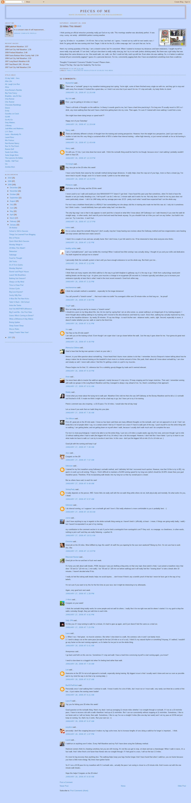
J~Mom (68, 600)
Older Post (182, 786)
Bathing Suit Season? (17, 278)
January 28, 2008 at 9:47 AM (80, 721)
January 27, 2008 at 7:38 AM (80, 447)
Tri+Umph (69, 164)
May (12, 211)
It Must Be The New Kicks (19, 299)
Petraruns (69, 185)
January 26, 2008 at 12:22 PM (80, 158)
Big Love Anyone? (16, 292)
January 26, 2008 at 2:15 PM (80, 282)
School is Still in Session (18, 231)
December (14, 188)
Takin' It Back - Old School (19, 302)
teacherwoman (71, 287)
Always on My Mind (16, 282)
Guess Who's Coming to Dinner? (21, 315)
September (14, 198)
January (13, 225)
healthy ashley (71, 248)
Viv (67, 329)
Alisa (7, 87)
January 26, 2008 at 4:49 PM (80, 342)
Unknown (69, 466)
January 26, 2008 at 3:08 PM (80, 300)
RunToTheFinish (72, 685)
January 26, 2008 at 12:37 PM (80, 222)
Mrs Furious (9, 140)
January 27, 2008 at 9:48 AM (80, 484)
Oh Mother (13, 228)
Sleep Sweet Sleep (16, 326)
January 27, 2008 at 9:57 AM (80, 499)
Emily (7, 111)
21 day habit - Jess (12, 78)
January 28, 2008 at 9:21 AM (80, 695)
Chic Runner (9, 102)
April (12, 215)
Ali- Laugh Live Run (12, 84)
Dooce (7, 108)
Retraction (13, 251)
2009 (10, 181)
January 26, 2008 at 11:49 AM (80, 143)
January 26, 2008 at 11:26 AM (80, 93)
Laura (68, 633)
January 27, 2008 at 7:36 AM (80, 413)
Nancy (68, 130)
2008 (10, 185)
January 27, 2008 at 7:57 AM (80, 460)
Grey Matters (10, 123)
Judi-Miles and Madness (14, 128)
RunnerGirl (70, 83)
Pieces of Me (95, 11)
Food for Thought (15, 258)
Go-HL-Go (9, 120)
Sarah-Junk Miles (11, 152)
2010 (10, 178)
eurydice (69, 727)
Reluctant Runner (72, 557)
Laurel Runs (9, 137)
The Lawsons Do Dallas (14, 158)
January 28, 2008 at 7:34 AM (80, 664)
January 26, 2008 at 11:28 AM (80, 124)
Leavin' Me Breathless (17, 275)
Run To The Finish (12, 146)
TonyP (68, 306)
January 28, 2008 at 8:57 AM (80, 679)
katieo (68, 227)
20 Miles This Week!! (17, 248)
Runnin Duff (9, 149)
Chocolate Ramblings (13, 105)
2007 (10, 337)
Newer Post (64, 786)
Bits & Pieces (14, 238)
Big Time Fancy (11, 93)
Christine (69, 541)
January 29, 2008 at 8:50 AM (80, 777)
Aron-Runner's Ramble (13, 90)
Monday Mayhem (15, 268)
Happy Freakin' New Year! (19, 332)
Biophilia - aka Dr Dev (13, 96)
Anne (68, 377)
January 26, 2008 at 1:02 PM (80, 243)
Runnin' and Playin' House (19, 272)
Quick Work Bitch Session (19, 241)
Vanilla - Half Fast (11, 161)
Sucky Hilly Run (15, 295)
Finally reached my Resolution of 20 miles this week (90, 70)
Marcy (68, 148)
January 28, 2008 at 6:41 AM (80, 646)
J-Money (8, 125)
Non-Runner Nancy (12, 143)
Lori (67, 670)
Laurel (68, 740)
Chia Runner (9, 99)
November (14, 191)
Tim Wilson (70, 418)
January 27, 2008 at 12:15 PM (80, 551)
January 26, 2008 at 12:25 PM (80, 179)
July (12, 204)
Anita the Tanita (15, 305)
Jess (67, 453)
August (13, 201)
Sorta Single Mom (12, 155)
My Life (68, 98)
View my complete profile (25, 33)
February (13, 221)
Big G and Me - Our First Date (20, 312)
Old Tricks (13, 261)
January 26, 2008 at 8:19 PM (80, 371)
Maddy (68, 392)
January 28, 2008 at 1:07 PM (80, 734)
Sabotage (12, 255)
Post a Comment (66, 782)
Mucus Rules (14, 329)
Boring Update (14, 322)
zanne (68, 518)
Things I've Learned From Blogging (22, 234)
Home (123, 786)
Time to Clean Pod (16, 285)
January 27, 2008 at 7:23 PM (80, 627)
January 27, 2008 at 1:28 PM (80, 594)
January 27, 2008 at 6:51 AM (80, 386)
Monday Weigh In (15, 245)
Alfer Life (8, 81)
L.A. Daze (9, 131)
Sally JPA (69, 620)
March (12, 218)
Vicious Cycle (14, 288)
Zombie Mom (10, 167)
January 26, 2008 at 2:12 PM (80, 263)
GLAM (7, 117)
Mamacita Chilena (72, 348)
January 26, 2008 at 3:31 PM (80, 324)
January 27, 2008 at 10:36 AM (80, 512)
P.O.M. (19, 26)
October (13, 194)
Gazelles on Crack (12, 114)
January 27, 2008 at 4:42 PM (80, 615)
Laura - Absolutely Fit (13, 134)
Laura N (68, 701)
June (12, 208)
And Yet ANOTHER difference (20, 309)
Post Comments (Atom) (79, 791)
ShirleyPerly (70, 489)
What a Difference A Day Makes (21, 319)
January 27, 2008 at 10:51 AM (80, 536)
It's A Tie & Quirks (16, 265)
